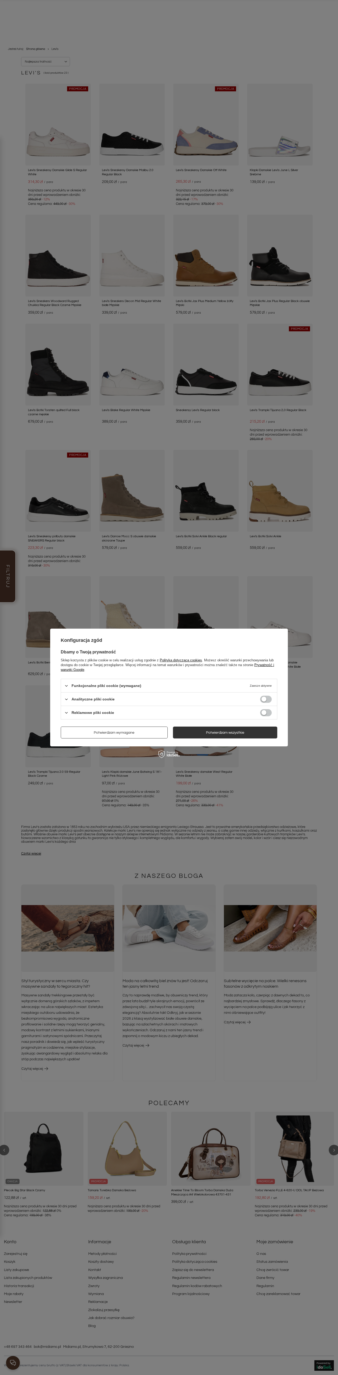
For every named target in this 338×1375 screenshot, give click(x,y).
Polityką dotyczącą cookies (181, 660)
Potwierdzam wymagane (114, 732)
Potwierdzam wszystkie (225, 732)
